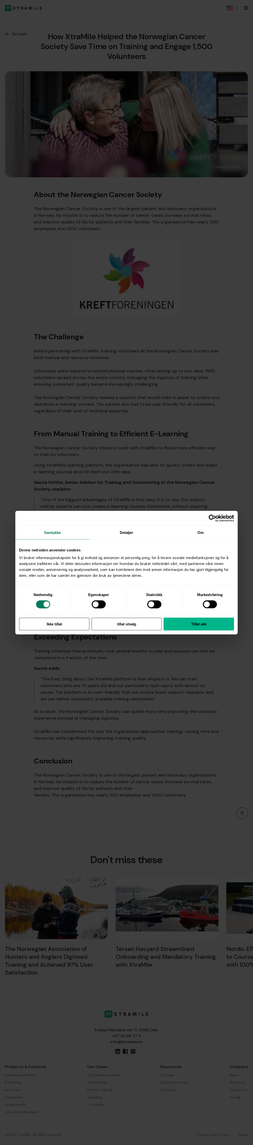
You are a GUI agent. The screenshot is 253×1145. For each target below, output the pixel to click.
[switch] (99, 604)
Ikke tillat (54, 624)
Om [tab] (200, 532)
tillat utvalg (126, 624)
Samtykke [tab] (52, 532)
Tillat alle (199, 624)
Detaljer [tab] (126, 532)
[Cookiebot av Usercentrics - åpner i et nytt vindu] (212, 518)
